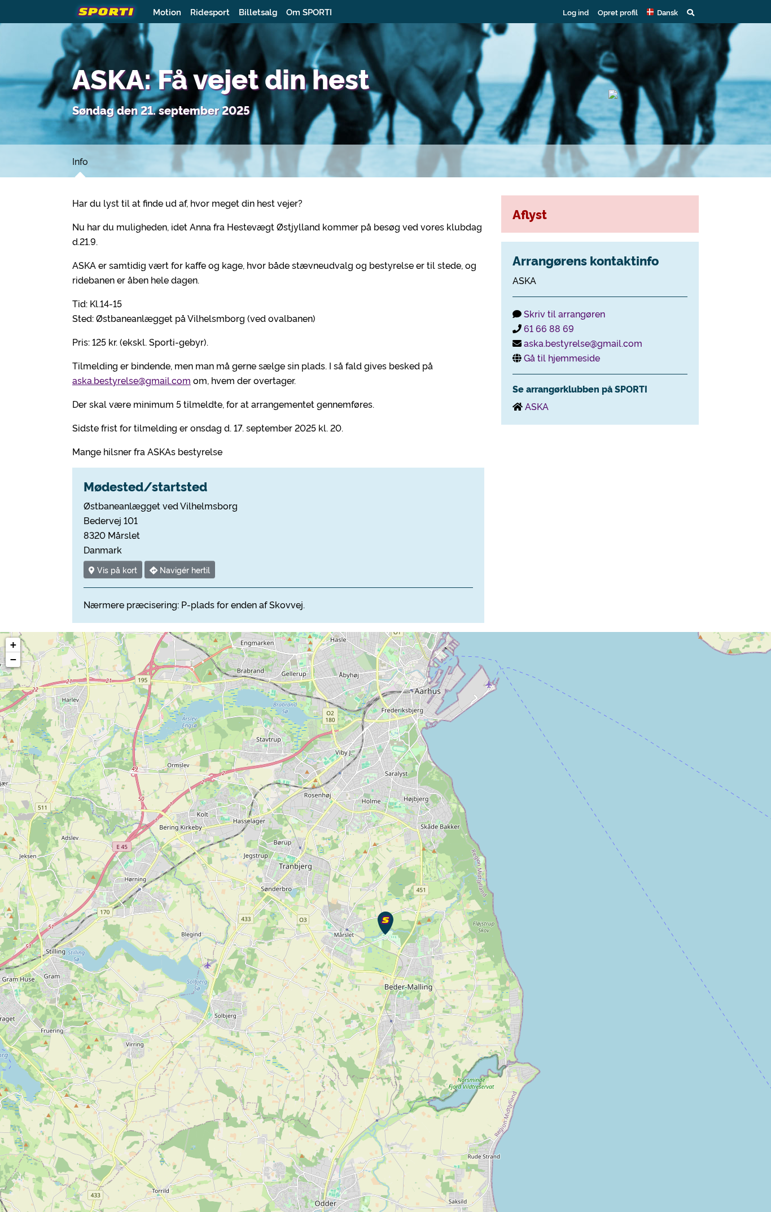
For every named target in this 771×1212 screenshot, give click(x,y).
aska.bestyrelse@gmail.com (131, 380)
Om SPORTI (309, 12)
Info (80, 161)
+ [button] (13, 645)
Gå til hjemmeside (562, 357)
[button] (662, 11)
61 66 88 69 (549, 328)
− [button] (13, 659)
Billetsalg (258, 12)
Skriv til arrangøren (564, 313)
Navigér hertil (183, 569)
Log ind (576, 12)
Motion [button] (167, 12)
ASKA (537, 406)
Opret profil (618, 12)
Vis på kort (116, 569)
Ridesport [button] (210, 12)
